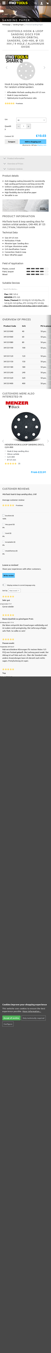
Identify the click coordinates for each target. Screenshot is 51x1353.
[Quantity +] (28, 126)
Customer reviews (15, 169)
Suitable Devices (11, 282)
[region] (25, 67)
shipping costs (41, 145)
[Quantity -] (18, 126)
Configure (8, 1024)
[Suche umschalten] (36, 3)
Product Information (15, 158)
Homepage (6, 24)
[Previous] (6, 67)
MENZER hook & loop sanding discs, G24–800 (24, 445)
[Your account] (41, 3)
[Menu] (3, 3)
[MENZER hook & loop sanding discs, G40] (25, 421)
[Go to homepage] (18, 2)
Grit (6, 119)
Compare (11, 142)
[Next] (44, 67)
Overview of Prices (15, 163)
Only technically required (33, 1018)
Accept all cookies (11, 1018)
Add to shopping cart (33, 142)
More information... (32, 1011)
